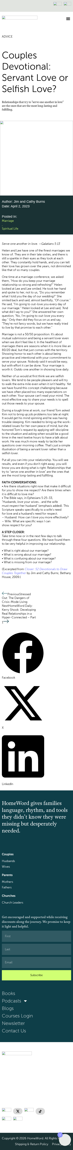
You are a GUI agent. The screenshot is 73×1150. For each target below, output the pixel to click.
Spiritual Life (10, 228)
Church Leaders (12, 902)
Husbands (8, 861)
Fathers (7, 887)
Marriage (8, 220)
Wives (6, 866)
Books (8, 993)
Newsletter (13, 1023)
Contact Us (14, 1030)
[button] (68, 19)
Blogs (8, 1008)
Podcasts (11, 1000)
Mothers (7, 881)
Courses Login (17, 1015)
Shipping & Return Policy (31, 1144)
